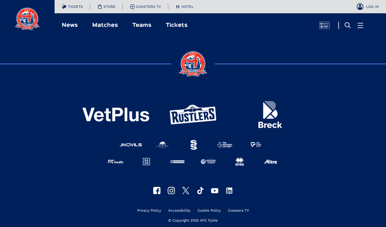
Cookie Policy (209, 211)
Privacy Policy (149, 211)
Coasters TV (238, 211)
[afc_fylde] (171, 190)
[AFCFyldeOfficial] (156, 190)
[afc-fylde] (200, 190)
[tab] (72, 6)
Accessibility (179, 211)
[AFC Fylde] (185, 190)
